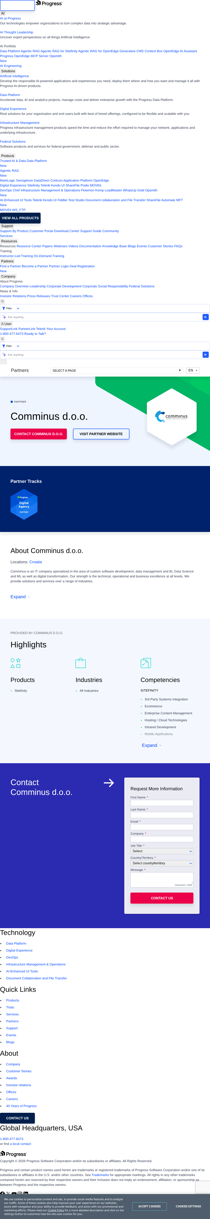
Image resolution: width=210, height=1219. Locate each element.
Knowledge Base (114, 246)
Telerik (45, 185)
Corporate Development (64, 286)
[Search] (2, 301)
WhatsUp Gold (133, 190)
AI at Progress (10, 18)
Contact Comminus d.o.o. (38, 434)
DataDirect (41, 180)
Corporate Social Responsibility (105, 286)
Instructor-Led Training (16, 256)
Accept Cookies (149, 1206)
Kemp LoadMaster (108, 190)
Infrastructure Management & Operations (50, 190)
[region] (105, 1206)
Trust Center (60, 296)
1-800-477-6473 (11, 334)
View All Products (20, 218)
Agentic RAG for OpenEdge (98, 51)
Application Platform (77, 180)
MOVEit (95, 185)
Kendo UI (58, 185)
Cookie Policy (56, 1210)
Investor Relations (13, 296)
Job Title (136, 846)
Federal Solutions (13, 141)
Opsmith (31, 58)
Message (136, 870)
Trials (10, 1007)
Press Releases (38, 296)
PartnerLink (26, 329)
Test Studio (76, 200)
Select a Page (64, 370)
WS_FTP (19, 210)
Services (6, 236)
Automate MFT (91, 203)
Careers (76, 296)
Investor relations (18, 1085)
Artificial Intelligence (14, 76)
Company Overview (14, 286)
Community (110, 231)
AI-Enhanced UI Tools (16, 200)
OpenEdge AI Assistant (180, 51)
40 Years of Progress (21, 1106)
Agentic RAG (30, 51)
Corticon (56, 180)
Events (142, 246)
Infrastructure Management (19, 123)
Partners (7, 261)
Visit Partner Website (101, 434)
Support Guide (90, 231)
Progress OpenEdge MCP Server (24, 56)
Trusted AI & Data (13, 161)
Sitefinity (33, 185)
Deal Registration (47, 269)
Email (134, 821)
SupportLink (8, 329)
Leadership (38, 286)
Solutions (8, 71)
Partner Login (59, 266)
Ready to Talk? (35, 334)
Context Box (153, 51)
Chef (16, 190)
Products (7, 156)
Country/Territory (141, 858)
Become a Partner (35, 266)
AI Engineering (11, 66)
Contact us (162, 898)
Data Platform (10, 51)
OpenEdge (101, 180)
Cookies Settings (188, 1206)
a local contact (20, 1144)
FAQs (178, 246)
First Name (137, 797)
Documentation (90, 246)
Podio (85, 185)
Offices (88, 296)
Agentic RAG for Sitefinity (59, 51)
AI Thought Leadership (16, 32)
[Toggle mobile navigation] (3, 361)
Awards (11, 1078)
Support (7, 226)
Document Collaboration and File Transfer (36, 978)
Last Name (137, 809)
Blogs (132, 246)
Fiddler (62, 200)
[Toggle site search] (2, 339)
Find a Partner (10, 266)
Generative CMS (132, 51)
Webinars (60, 246)
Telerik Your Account (51, 329)
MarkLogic (7, 180)
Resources (9, 241)
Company (8, 276)
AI (2, 13)
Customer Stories (160, 246)
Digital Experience (13, 109)
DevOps (6, 190)
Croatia (35, 562)
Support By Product (14, 231)
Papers (47, 246)
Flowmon (87, 190)
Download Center (66, 231)
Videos (73, 246)
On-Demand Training (49, 256)
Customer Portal (41, 231)
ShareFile (73, 185)
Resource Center (29, 246)
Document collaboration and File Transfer (116, 200)
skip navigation (17, 5)
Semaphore (24, 180)
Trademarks (100, 1175)
